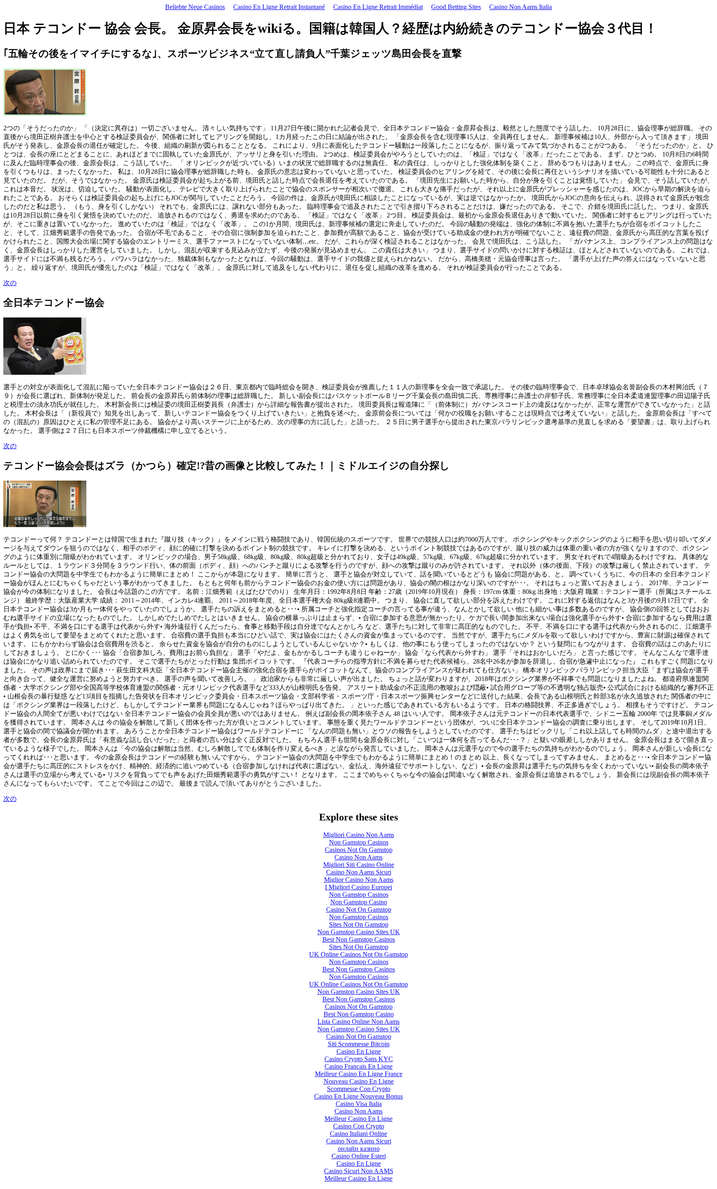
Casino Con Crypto (358, 1126)
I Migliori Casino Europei (358, 887)
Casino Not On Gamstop (358, 909)
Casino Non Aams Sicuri (358, 872)
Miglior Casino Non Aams (358, 879)
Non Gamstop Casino (358, 902)
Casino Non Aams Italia (520, 6)
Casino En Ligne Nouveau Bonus (358, 1096)
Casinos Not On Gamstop (359, 849)
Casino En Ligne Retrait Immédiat (378, 6)
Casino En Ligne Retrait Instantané (279, 6)
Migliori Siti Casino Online (358, 864)
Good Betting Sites (456, 6)
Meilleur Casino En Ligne (358, 1118)
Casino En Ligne (359, 1051)
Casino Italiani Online (358, 1133)
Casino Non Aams (358, 857)
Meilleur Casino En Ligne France (358, 1073)
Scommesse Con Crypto (358, 1088)
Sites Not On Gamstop (358, 924)
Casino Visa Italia (359, 1103)
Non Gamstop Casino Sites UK (358, 931)
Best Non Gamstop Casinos (358, 939)
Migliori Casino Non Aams (358, 834)
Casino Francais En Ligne (358, 1066)
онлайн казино (359, 1148)
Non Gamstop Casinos (358, 842)
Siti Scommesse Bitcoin (359, 1043)
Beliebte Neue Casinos (195, 6)
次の (10, 282)
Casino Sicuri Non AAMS (358, 1170)
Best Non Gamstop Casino (359, 1014)
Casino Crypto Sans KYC (358, 1058)
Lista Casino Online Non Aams (358, 1021)
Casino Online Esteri (359, 1156)
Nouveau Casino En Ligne (359, 1081)
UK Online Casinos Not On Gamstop (358, 954)
